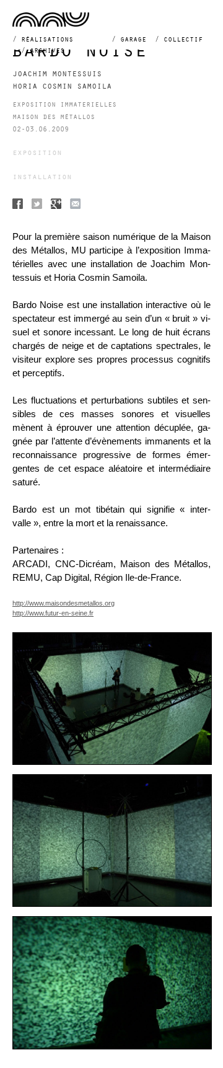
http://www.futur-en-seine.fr (53, 613)
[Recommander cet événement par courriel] (75, 205)
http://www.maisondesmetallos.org (63, 603)
